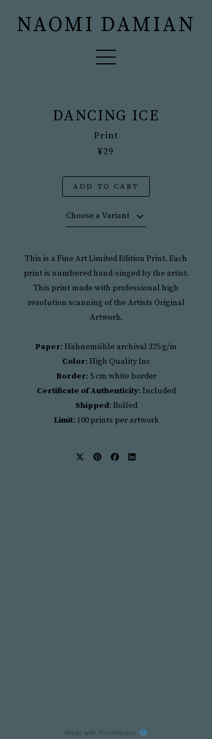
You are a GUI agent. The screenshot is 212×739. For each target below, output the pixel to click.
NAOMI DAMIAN (106, 25)
